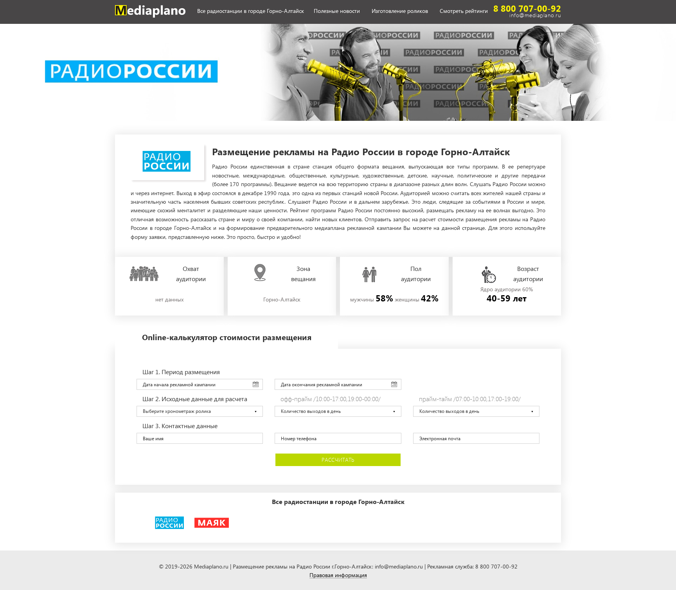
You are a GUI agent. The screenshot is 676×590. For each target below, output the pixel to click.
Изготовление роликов (400, 11)
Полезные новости (337, 11)
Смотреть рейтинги (464, 11)
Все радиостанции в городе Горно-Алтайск (250, 11)
